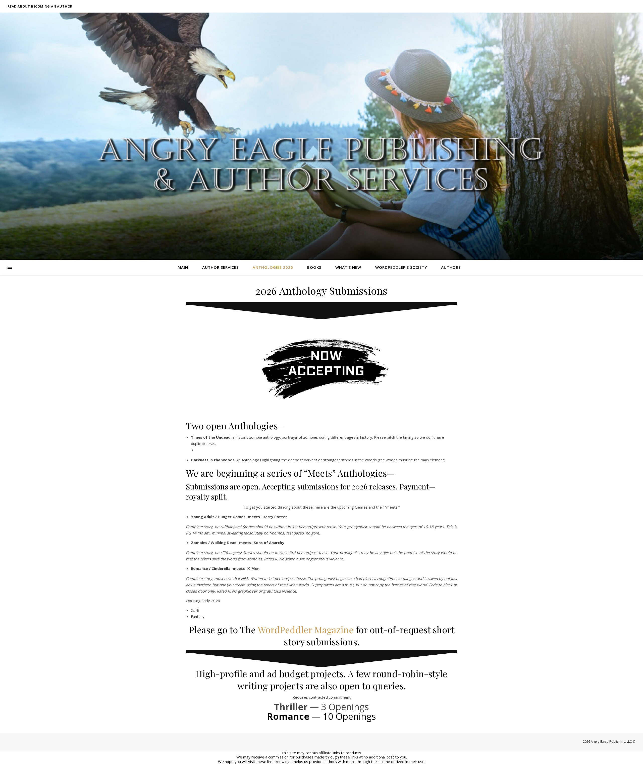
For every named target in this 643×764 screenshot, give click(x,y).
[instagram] (620, 6)
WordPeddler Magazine (306, 629)
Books (314, 267)
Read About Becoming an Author (40, 6)
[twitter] (613, 6)
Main (183, 267)
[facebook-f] (606, 6)
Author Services (220, 267)
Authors (451, 267)
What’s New (348, 267)
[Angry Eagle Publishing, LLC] (321, 136)
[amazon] (634, 6)
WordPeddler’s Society (401, 267)
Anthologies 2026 (273, 267)
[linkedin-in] (627, 6)
